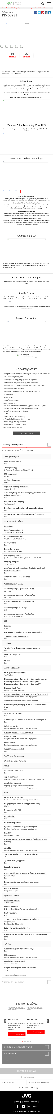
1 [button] (22, 1041)
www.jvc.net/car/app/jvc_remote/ (29, 357)
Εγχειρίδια (26, 57)
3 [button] (25, 1041)
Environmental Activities (38, 1082)
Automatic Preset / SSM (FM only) (17, 577)
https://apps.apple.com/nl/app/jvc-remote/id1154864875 (24, 779)
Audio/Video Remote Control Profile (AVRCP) (21, 701)
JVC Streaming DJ (10, 726)
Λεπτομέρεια (20, 1034)
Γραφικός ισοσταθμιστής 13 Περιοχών (20, 827)
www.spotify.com (11, 306)
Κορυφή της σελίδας (26, 1071)
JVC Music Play (20, 224)
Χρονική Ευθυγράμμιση (14, 861)
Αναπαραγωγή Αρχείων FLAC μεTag (19, 614)
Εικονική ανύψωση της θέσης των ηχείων (21, 882)
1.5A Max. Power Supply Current (16, 636)
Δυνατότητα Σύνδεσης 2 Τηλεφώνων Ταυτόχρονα (25, 720)
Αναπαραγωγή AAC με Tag (15, 608)
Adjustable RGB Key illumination (16, 486)
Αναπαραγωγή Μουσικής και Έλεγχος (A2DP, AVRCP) (26, 694)
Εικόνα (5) (12, 57)
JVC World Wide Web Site (27, 1088)
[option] (17, 1023)
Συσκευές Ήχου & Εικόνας (9, 8)
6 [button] (30, 1041)
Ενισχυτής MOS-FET (12, 810)
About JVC (7, 1082)
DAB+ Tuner (8, 526)
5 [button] (28, 1041)
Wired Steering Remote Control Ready (18, 949)
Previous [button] (5, 1021)
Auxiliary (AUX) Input (12, 900)
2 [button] (24, 1041)
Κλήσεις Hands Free (12, 688)
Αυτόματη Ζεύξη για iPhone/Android (18, 732)
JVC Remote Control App (13, 770)
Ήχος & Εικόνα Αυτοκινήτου (25, 8)
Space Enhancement (12, 867)
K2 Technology (9, 816)
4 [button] (27, 1041)
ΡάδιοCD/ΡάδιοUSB (40, 8)
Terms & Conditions (31, 1102)
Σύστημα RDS (9, 543)
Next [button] (48, 1021)
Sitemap (18, 1102)
